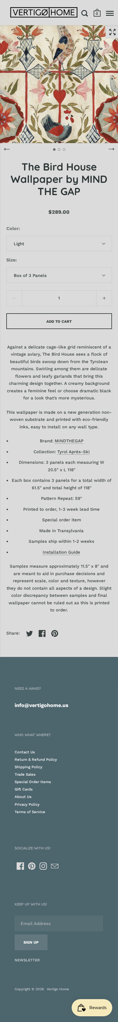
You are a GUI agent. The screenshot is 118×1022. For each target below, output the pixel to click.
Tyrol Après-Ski (73, 451)
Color (12, 228)
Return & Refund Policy (36, 759)
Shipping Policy (28, 767)
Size (10, 260)
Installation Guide (61, 552)
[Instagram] (43, 866)
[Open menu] (110, 13)
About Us (23, 797)
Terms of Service (30, 812)
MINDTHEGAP (69, 440)
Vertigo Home (58, 989)
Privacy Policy (27, 804)
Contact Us (25, 752)
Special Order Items (33, 782)
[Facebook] (20, 866)
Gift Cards (24, 789)
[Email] (54, 866)
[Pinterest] (32, 866)
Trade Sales (25, 774)
